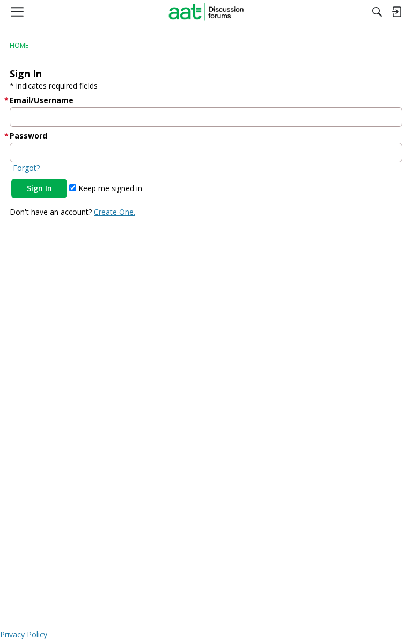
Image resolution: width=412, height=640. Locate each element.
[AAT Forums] (206, 12)
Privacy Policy (23, 634)
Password (28, 135)
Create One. (114, 212)
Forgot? (26, 168)
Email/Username (41, 100)
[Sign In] (396, 12)
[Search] (377, 12)
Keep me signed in (109, 188)
